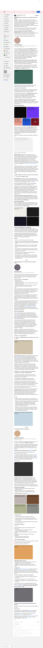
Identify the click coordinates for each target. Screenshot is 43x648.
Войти (38, 11)
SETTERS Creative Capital (32, 615)
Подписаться (37, 15)
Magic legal (30, 610)
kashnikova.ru (21, 614)
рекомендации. (6, 80)
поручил (17, 356)
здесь (15, 325)
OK (12, 646)
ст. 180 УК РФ (33, 181)
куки (8, 646)
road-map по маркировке (18, 585)
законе (32, 184)
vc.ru (31, 614)
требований (31, 450)
